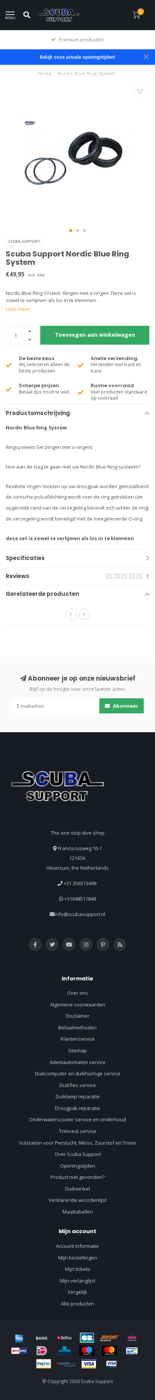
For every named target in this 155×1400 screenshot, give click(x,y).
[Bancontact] (132, 1350)
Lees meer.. (19, 308)
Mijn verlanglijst (77, 1280)
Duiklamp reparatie (78, 1096)
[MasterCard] (109, 1350)
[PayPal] (43, 1363)
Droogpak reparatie (77, 1108)
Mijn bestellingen (77, 1257)
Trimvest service (77, 1131)
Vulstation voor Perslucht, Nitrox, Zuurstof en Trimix (77, 1142)
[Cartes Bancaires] (87, 1338)
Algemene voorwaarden (77, 1004)
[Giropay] (19, 1350)
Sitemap (77, 1050)
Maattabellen (77, 1211)
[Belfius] (64, 1338)
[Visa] (88, 1363)
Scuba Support (24, 241)
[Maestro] (87, 1350)
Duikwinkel (77, 1188)
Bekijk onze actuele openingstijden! (77, 57)
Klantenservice (78, 1038)
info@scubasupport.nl (80, 914)
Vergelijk (77, 1292)
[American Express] (19, 1338)
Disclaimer (78, 1015)
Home (45, 73)
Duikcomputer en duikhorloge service (77, 1073)
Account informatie (77, 1246)
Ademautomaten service (78, 1062)
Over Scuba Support (78, 1154)
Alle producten (77, 1303)
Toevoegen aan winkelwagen (95, 334)
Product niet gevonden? (77, 1177)
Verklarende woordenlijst (77, 1200)
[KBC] (64, 1350)
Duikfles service (77, 1085)
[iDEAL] (41, 1350)
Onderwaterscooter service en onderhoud (77, 1119)
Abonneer (125, 705)
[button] (70, 230)
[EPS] (132, 1338)
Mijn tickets (77, 1269)
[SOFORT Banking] (109, 1338)
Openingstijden (77, 1165)
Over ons (77, 992)
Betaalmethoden (77, 1027)
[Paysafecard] (66, 1363)
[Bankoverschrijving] (41, 1338)
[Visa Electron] (111, 1363)
